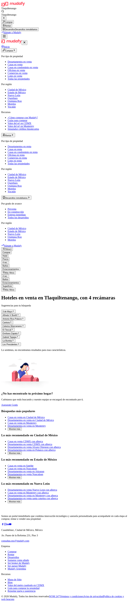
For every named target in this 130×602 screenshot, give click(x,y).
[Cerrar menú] (24, 42)
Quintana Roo (15, 101)
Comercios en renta (17, 158)
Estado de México (17, 92)
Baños (5, 266)
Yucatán (12, 106)
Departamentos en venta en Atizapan (26, 471)
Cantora (6, 322)
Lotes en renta (15, 160)
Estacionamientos (11, 269)
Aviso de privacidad (93, 596)
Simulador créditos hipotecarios (23, 129)
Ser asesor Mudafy (17, 566)
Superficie (7, 286)
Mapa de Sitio (15, 579)
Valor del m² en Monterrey (21, 126)
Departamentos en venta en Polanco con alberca (31, 450)
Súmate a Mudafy (12, 32)
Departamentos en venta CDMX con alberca (30, 444)
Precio (5, 259)
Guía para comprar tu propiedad (23, 588)
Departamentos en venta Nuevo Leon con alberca (32, 489)
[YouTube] (10, 524)
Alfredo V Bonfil (10, 315)
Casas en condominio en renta (23, 152)
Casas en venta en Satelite (20, 465)
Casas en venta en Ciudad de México (26, 417)
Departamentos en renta (19, 146)
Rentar (8, 26)
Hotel (5, 256)
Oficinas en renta (16, 155)
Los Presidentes (10, 344)
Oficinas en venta (16, 70)
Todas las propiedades (19, 78)
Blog (10, 582)
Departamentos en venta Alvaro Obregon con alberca (34, 447)
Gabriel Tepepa (9, 337)
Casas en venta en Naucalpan (22, 468)
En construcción (16, 212)
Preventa (12, 209)
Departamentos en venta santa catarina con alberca (33, 498)
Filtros (8, 249)
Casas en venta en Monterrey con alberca (28, 492)
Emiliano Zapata (10, 333)
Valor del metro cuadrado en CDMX (26, 585)
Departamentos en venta (20, 61)
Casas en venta (15, 64)
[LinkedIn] (7, 524)
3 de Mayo (7, 311)
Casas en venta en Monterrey (22, 423)
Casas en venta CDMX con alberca (25, 441)
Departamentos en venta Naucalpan (25, 474)
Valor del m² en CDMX (19, 123)
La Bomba (7, 341)
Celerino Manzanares (12, 326)
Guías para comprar (17, 120)
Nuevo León (14, 95)
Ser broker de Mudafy (19, 563)
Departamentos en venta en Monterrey (27, 426)
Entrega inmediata (17, 214)
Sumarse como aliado (18, 560)
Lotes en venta (15, 76)
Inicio (7, 46)
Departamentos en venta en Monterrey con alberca (33, 495)
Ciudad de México (17, 89)
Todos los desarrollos (18, 217)
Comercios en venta (17, 73)
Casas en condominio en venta (23, 67)
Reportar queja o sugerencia (22, 591)
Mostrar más (14, 429)
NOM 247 (54, 596)
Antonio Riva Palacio (12, 319)
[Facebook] (2, 524)
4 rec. (5, 262)
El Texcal (7, 330)
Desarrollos (13, 557)
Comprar (9, 22)
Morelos (12, 104)
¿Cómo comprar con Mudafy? (23, 117)
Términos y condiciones (71, 596)
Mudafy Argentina (17, 568)
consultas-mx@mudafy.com (15, 540)
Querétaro (13, 98)
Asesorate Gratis (9, 405)
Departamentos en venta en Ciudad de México (31, 420)
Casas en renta (15, 149)
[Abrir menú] (4, 36)
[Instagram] (5, 524)
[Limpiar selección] (3, 18)
